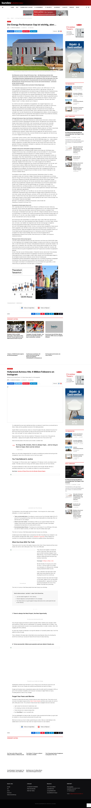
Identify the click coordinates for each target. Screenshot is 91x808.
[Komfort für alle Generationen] (68, 158)
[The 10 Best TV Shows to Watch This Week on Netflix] (35, 746)
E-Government (39, 7)
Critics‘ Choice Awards (35, 701)
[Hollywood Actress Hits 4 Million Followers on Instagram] (35, 404)
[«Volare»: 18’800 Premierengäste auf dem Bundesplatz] (16, 346)
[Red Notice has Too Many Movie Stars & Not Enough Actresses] (35, 763)
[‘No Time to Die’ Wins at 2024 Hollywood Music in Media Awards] (16, 746)
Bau (17, 7)
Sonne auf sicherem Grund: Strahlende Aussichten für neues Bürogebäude (78, 87)
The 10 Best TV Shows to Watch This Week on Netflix (34, 754)
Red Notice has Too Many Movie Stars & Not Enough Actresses (34, 771)
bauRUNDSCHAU (50, 788)
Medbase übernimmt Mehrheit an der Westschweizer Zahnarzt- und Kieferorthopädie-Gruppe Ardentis (78, 166)
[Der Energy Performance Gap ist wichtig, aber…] (35, 52)
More (77, 7)
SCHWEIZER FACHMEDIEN (32, 786)
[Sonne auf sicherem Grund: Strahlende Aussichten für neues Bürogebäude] (68, 88)
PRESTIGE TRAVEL (31, 790)
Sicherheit (57, 7)
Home (12, 7)
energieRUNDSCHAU (51, 790)
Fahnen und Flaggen (26, 7)
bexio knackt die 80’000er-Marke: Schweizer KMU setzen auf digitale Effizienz (54, 336)
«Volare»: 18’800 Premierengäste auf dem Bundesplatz (15, 354)
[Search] (88, 7)
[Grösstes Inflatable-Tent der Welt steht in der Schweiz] (68, 95)
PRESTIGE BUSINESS (51, 786)
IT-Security (48, 7)
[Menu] (2, 7)
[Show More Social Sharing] (39, 31)
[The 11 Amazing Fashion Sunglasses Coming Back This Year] (54, 746)
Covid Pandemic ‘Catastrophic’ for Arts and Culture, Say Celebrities (15, 771)
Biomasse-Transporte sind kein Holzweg (78, 108)
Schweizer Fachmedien (15, 27)
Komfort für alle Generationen (76, 157)
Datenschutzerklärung (11, 794)
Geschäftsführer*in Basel (52, 792)
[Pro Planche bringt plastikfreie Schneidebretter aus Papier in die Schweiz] (74, 124)
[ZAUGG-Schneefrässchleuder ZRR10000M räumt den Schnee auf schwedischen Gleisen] (68, 101)
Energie (72, 7)
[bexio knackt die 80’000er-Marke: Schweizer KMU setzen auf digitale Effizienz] (54, 327)
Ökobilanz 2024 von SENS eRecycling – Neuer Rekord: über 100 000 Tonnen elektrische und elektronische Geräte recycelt (15, 336)
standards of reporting (39, 536)
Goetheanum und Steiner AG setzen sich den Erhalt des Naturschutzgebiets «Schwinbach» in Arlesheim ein (34, 356)
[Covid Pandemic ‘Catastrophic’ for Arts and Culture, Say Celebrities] (16, 763)
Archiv (8, 790)
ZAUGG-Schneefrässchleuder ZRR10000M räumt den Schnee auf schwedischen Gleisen (78, 100)
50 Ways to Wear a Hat (47, 560)
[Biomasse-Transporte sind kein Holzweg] (68, 109)
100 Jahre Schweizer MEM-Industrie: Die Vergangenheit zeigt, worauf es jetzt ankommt (78, 149)
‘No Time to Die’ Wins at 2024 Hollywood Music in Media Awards (15, 754)
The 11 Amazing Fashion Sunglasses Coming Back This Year (54, 754)
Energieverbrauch (11, 303)
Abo (8, 788)
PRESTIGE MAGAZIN (31, 788)
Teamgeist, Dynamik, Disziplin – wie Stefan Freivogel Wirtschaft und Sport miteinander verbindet (35, 336)
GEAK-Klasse (19, 303)
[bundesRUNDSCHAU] (12, 3)
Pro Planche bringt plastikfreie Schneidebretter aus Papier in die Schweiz (74, 134)
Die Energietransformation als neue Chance (52, 354)
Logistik (64, 7)
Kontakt (8, 786)
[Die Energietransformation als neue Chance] (54, 346)
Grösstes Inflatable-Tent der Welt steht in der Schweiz (78, 94)
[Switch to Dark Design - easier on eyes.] (86, 7)
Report (9, 21)
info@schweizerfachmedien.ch (76, 793)
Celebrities (10, 368)
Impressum (9, 792)
